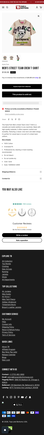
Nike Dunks (6, 294)
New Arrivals (7, 269)
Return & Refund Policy (11, 330)
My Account (6, 319)
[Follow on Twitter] (7, 397)
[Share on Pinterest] (15, 119)
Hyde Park (5, 64)
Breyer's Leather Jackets (11, 307)
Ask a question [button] (22, 240)
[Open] (5, 429)
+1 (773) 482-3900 (16, 374)
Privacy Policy (7, 332)
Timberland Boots (9, 305)
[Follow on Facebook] (3, 397)
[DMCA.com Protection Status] (22, 428)
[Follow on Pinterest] (18, 397)
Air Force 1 (6, 297)
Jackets (5, 274)
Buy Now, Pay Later (9, 352)
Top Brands (6, 264)
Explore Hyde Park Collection (22, 86)
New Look (6, 360)
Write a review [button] (22, 235)
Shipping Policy (8, 327)
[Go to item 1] (5, 58)
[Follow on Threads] (14, 397)
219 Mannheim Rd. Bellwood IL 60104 (25, 385)
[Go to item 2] (11, 58)
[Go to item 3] (18, 58)
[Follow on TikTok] (26, 397)
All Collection (7, 261)
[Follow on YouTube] (22, 397)
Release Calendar (8, 355)
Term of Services (8, 335)
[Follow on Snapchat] (30, 397)
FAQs (4, 322)
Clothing (5, 266)
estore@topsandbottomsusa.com (20, 377)
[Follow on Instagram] (11, 397)
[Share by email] (19, 119)
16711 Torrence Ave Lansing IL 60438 (23, 388)
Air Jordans (6, 291)
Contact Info (7, 324)
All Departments (8, 280)
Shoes (4, 277)
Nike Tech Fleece (8, 299)
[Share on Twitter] (12, 119)
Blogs (4, 357)
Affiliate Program (8, 349)
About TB (5, 347)
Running (5, 272)
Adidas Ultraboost (9, 302)
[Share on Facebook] (8, 119)
